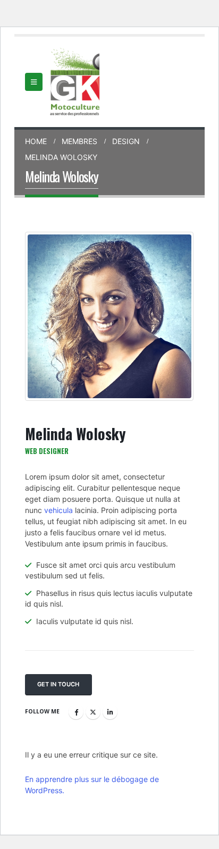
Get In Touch (58, 684)
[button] (34, 82)
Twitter (93, 711)
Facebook (76, 711)
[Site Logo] (75, 81)
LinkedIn (110, 711)
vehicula (58, 510)
